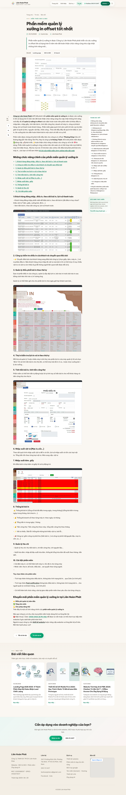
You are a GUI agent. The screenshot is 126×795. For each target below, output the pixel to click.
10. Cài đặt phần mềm (23, 191)
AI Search (57, 53)
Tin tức (79, 3)
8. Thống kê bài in (22, 185)
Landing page (37, 53)
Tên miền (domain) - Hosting (77, 771)
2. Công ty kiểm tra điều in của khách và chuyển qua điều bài (38, 165)
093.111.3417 (70, 738)
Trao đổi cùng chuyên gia (98, 211)
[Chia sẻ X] (8, 135)
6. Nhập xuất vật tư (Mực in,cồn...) (28, 178)
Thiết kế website (72, 759)
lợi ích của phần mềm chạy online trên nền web (57, 151)
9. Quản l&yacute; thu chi (99, 178)
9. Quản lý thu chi (22, 188)
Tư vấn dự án (37, 635)
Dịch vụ (71, 3)
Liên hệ (104, 3)
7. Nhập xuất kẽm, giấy (24, 181)
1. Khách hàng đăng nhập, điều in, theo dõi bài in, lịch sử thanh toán (41, 161)
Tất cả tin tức (22, 635)
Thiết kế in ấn (71, 774)
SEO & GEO (47, 53)
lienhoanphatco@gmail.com (51, 772)
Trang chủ (55, 3)
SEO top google (72, 768)
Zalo (50, 776)
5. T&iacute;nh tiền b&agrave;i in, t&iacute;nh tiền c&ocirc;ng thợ (99, 160)
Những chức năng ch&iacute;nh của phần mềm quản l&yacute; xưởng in (98, 123)
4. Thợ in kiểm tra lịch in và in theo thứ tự (30, 171)
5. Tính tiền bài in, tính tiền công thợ (29, 175)
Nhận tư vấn (56, 738)
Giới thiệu (63, 3)
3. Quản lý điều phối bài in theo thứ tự (29, 168)
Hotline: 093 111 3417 (92, 3)
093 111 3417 (45, 768)
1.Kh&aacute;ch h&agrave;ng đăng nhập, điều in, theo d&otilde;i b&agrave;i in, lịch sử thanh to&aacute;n (100, 132)
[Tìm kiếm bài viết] (112, 3)
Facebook (44, 776)
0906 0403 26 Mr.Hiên (38, 617)
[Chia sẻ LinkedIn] (8, 130)
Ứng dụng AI (71, 777)
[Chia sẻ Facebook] (8, 126)
